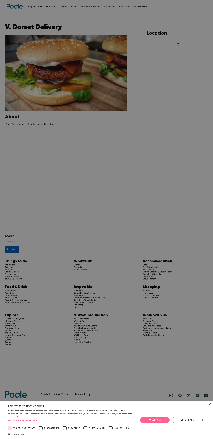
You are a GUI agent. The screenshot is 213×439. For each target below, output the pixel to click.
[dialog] (106, 420)
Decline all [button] (187, 420)
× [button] (209, 404)
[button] (71, 420)
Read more (37, 416)
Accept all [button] (155, 420)
